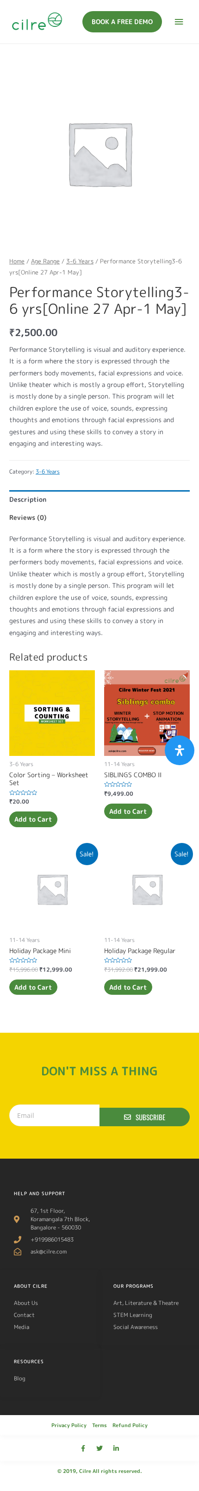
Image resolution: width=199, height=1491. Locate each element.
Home (17, 261)
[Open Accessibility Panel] (179, 750)
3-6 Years (79, 261)
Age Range (45, 261)
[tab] (99, 499)
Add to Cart (33, 819)
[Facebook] (82, 1448)
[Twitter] (99, 1448)
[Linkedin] (116, 1448)
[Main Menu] (179, 22)
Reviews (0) (28, 517)
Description (27, 499)
